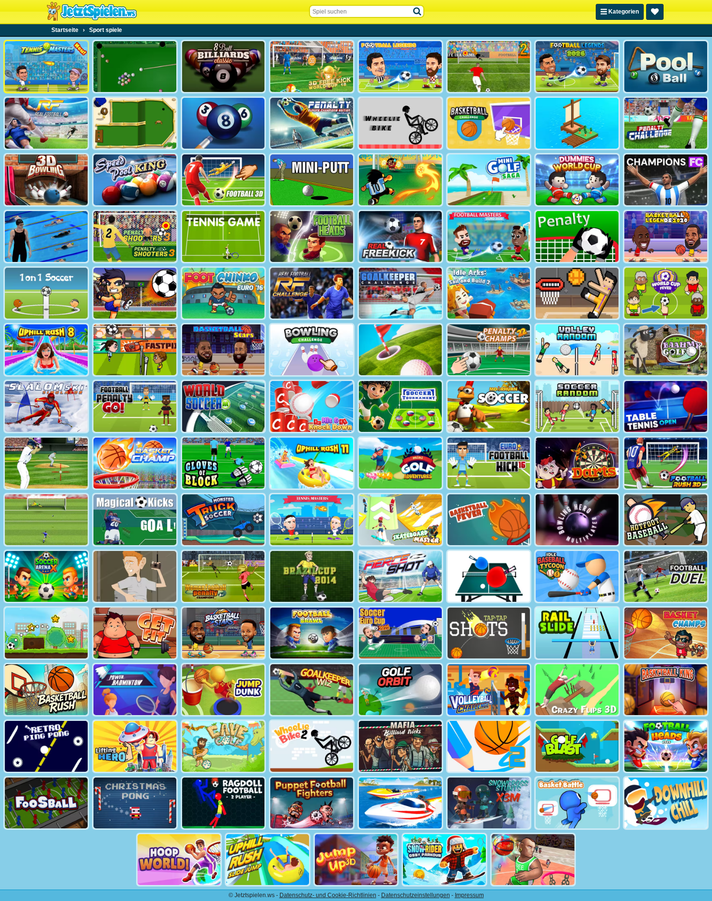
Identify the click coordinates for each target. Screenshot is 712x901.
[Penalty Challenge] (666, 123)
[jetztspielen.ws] (92, 11)
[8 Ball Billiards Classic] (223, 66)
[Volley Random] (577, 350)
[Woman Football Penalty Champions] (223, 576)
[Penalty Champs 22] (489, 350)
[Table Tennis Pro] (489, 576)
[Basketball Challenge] (489, 123)
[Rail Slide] (577, 633)
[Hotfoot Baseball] (666, 520)
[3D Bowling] (46, 180)
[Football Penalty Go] (135, 406)
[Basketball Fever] (489, 520)
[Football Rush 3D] (666, 463)
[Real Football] (46, 123)
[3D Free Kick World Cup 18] (312, 66)
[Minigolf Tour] (400, 350)
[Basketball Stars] (223, 350)
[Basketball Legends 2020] (666, 236)
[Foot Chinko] (400, 180)
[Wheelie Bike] (400, 123)
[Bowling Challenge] (312, 350)
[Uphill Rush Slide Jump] (267, 859)
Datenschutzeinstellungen (415, 895)
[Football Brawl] (312, 633)
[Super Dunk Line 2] (489, 746)
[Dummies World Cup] (577, 180)
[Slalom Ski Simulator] (46, 406)
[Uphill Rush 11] (312, 463)
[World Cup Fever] (666, 293)
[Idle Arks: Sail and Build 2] (489, 293)
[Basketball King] (666, 690)
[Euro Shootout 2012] (46, 520)
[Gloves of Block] (223, 463)
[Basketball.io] (533, 859)
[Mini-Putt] (312, 180)
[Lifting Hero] (135, 746)
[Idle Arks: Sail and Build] (577, 123)
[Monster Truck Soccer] (223, 520)
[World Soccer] (223, 406)
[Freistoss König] (135, 520)
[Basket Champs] (666, 633)
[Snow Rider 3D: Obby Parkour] (444, 859)
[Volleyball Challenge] (489, 690)
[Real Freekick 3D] (400, 236)
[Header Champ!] (135, 350)
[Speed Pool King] (135, 180)
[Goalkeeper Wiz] (312, 690)
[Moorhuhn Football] (489, 406)
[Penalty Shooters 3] (135, 236)
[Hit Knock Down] (312, 406)
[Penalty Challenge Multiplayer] (312, 123)
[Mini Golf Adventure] (400, 463)
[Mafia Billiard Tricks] (400, 746)
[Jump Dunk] (223, 690)
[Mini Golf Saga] (489, 180)
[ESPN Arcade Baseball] (46, 463)
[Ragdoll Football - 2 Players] (223, 803)
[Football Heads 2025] (666, 746)
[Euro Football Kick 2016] (489, 463)
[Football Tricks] (135, 293)
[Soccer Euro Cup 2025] (400, 633)
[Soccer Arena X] (46, 576)
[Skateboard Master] (400, 520)
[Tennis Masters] (312, 520)
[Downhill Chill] (666, 803)
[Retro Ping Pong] (46, 746)
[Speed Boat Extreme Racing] (400, 803)
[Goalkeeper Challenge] (400, 293)
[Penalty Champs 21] (577, 236)
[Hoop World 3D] (179, 859)
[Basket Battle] (577, 803)
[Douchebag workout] (135, 576)
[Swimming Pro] (46, 236)
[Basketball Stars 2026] (223, 633)
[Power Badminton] (135, 690)
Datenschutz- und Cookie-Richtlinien (327, 895)
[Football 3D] (223, 180)
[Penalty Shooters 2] (489, 66)
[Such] (417, 11)
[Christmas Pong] (135, 803)
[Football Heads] (312, 236)
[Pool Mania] (223, 123)
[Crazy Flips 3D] (577, 690)
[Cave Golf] (223, 746)
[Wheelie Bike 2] (312, 746)
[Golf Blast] (577, 746)
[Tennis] (223, 236)
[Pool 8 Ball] (666, 66)
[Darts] (577, 463)
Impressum (469, 895)
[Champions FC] (666, 180)
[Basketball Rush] (46, 690)
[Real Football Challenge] (312, 293)
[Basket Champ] (135, 463)
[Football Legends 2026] (577, 66)
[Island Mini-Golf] (135, 123)
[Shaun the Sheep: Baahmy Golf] (666, 350)
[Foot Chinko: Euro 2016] (223, 293)
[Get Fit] (135, 633)
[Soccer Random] (577, 406)
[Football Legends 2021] (400, 66)
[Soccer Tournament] (400, 406)
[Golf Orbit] (400, 690)
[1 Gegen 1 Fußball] (46, 293)
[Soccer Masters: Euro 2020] (489, 236)
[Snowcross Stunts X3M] (489, 803)
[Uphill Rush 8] (46, 350)
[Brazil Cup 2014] (312, 576)
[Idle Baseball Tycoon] (577, 576)
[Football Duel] (666, 576)
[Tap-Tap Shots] (489, 633)
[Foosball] (46, 803)
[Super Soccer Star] (46, 633)
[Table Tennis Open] (666, 406)
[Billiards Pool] (135, 66)
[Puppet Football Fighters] (312, 803)
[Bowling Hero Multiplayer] (577, 520)
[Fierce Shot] (400, 576)
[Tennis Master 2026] (46, 66)
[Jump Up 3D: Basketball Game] (356, 859)
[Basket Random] (577, 293)
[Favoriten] (655, 12)
